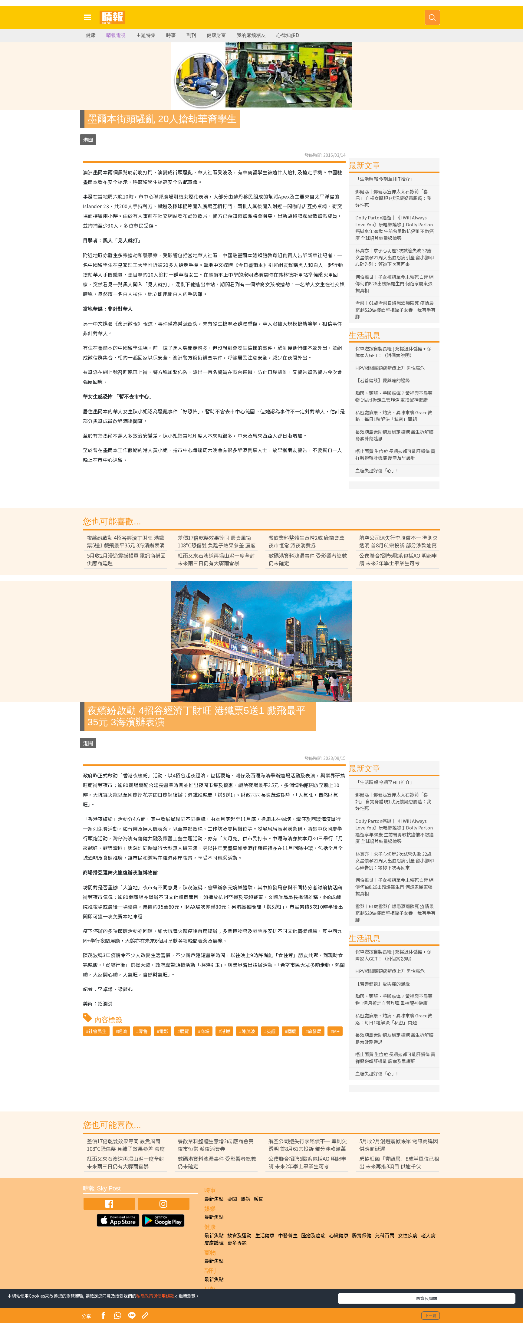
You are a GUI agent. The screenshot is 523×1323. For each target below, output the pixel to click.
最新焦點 (214, 1198)
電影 (163, 1031)
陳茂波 (248, 1031)
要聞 (232, 1198)
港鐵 (225, 1031)
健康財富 (216, 35)
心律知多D (287, 35)
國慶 (291, 1031)
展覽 (184, 1031)
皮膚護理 (214, 1242)
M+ (336, 1031)
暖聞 (259, 1198)
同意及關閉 (426, 1298)
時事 (171, 35)
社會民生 (97, 1031)
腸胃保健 (361, 1235)
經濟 (122, 1031)
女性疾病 (407, 1235)
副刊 (191, 35)
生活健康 (265, 1235)
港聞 (88, 139)
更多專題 (237, 1242)
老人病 (428, 1235)
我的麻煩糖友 (251, 35)
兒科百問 (384, 1235)
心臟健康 (338, 1235)
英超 (271, 1031)
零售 (143, 1031)
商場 (204, 1031)
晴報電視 (116, 35)
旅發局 (314, 1031)
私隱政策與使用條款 (155, 1296)
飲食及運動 (239, 1235)
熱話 (245, 1198)
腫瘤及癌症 (313, 1235)
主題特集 (146, 35)
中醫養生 (288, 1235)
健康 (91, 35)
